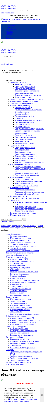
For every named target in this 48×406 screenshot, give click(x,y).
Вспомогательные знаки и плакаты (24, 101)
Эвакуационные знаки (24, 93)
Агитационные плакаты (24, 143)
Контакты (9, 38)
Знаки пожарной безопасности (27, 91)
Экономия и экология (23, 139)
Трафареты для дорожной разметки (29, 209)
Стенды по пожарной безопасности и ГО (26, 320)
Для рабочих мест (22, 112)
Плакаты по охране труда (20, 106)
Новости (9, 34)
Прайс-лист (10, 27)
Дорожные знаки (17, 146)
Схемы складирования (24, 179)
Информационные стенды (20, 165)
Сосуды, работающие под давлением (29, 129)
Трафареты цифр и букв (24, 211)
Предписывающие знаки (25, 89)
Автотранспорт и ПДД (24, 108)
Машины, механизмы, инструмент (28, 120)
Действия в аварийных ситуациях (28, 110)
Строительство (21, 133)
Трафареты (14, 200)
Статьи (8, 36)
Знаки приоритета (22, 150)
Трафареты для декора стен (25, 207)
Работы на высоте (22, 141)
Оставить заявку (7, 221)
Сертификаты (11, 30)
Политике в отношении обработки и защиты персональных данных (20, 400)
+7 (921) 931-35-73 (8, 6)
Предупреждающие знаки (25, 87)
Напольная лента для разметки (27, 198)
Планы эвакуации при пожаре (27, 175)
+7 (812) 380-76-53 (8, 8)
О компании (10, 25)
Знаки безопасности (18, 82)
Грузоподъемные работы (24, 116)
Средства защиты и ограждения (27, 131)
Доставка (9, 32)
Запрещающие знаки (23, 85)
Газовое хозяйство (22, 114)
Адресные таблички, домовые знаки (29, 192)
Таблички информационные (21, 103)
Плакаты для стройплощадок (26, 186)
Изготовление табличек (19, 188)
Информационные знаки (25, 158)
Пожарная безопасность (24, 122)
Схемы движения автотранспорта (28, 181)
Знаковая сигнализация (24, 183)
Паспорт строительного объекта (23, 213)
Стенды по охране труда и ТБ (26, 173)
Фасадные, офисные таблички (27, 194)
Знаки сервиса (20, 160)
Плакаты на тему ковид (19, 215)
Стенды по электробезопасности (28, 167)
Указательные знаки (23, 97)
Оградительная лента (18, 196)
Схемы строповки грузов (20, 177)
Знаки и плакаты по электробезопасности (26, 99)
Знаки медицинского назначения (28, 95)
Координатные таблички (25, 190)
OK (42, 395)
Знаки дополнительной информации (29, 162)
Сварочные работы (22, 127)
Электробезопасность (23, 135)
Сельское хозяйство (22, 125)
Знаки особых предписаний (26, 156)
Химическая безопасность (25, 137)
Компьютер (19, 118)
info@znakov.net (7, 13)
